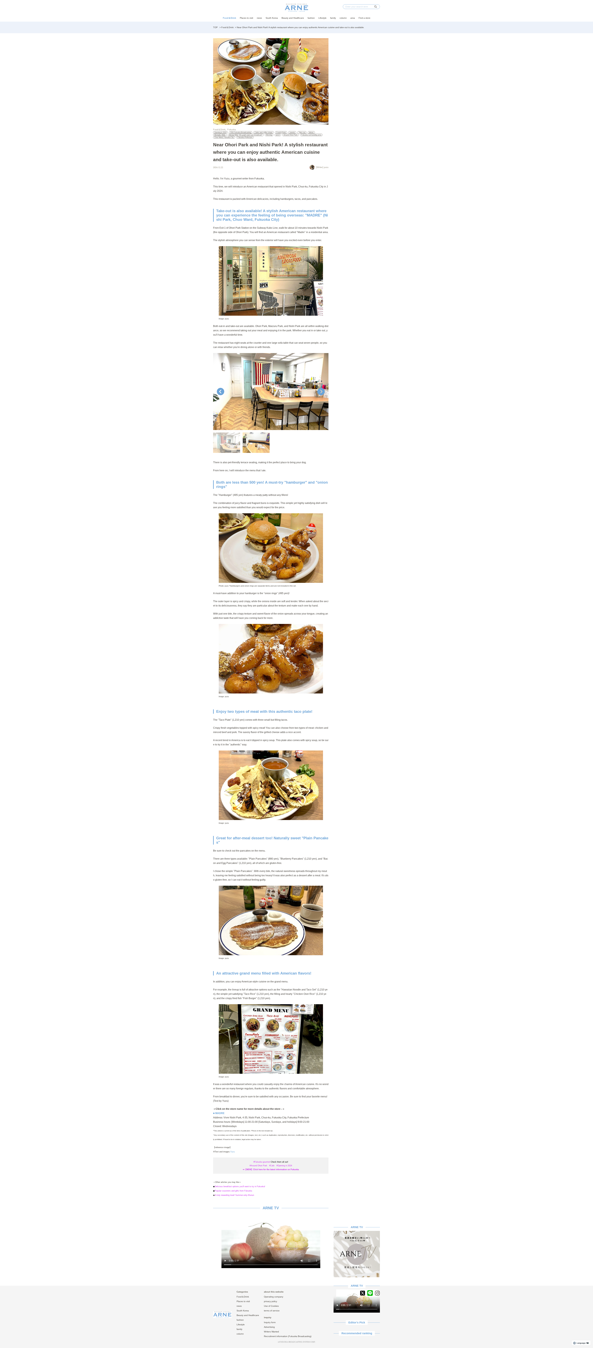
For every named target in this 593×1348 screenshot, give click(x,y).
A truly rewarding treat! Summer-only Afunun (234, 1195)
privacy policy (270, 1301)
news (259, 18)
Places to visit (246, 18)
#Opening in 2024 (284, 1165)
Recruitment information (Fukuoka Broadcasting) (287, 1336)
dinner (311, 132)
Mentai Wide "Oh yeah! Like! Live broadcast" (245, 135)
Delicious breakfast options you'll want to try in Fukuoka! (240, 1186)
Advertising (269, 1327)
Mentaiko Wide (219, 135)
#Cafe (271, 1165)
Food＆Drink (229, 18)
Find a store (364, 18)
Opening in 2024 (220, 132)
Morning (269, 135)
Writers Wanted (271, 1331)
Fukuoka (231, 129)
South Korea (272, 18)
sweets (292, 132)
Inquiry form (270, 1322)
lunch (278, 135)
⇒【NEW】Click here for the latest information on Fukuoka (271, 1169)
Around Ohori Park (291, 135)
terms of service (272, 1310)
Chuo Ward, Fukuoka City (224, 137)
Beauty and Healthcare (293, 18)
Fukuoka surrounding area (311, 135)
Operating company (273, 1296)
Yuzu (232, 1152)
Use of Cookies (271, 1306)
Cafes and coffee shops (264, 132)
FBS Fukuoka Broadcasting (240, 132)
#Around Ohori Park (258, 1165)
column (343, 18)
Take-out (302, 132)
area (352, 18)
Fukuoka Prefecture (245, 137)
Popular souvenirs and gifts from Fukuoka (233, 1191)
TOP (215, 27)
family (333, 18)
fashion (311, 18)
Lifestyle (322, 18)
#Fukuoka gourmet (261, 1162)
